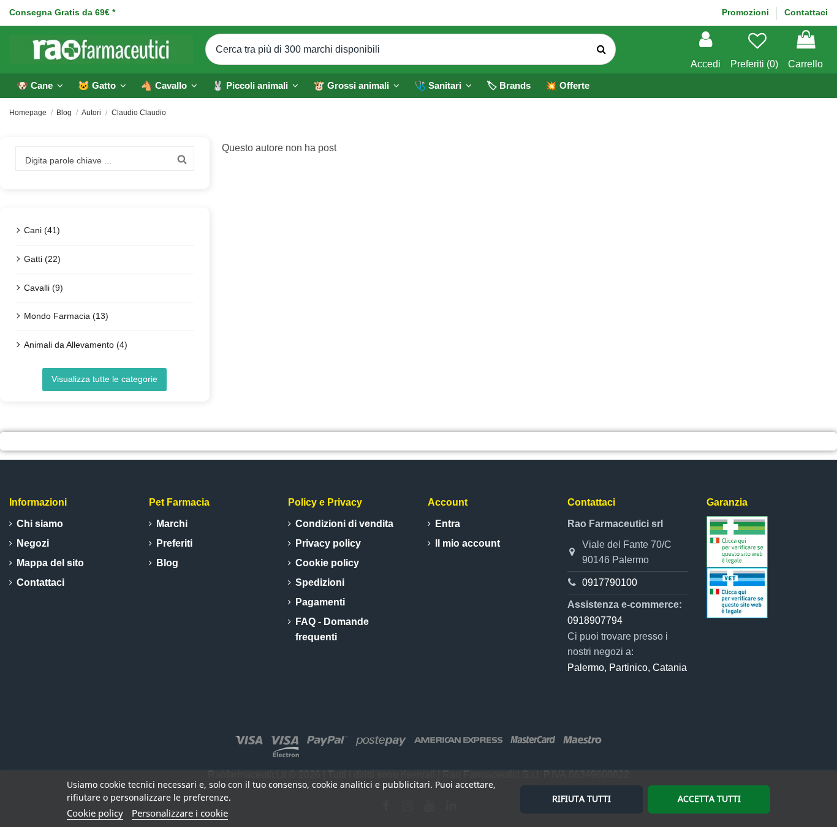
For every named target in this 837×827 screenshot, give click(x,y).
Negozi (33, 543)
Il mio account (467, 543)
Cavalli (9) (43, 288)
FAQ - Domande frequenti (332, 629)
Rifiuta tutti (581, 798)
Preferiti (174, 543)
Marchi (171, 523)
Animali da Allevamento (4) (75, 345)
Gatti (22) (42, 259)
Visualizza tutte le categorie (104, 379)
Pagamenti (320, 602)
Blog (167, 563)
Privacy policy (328, 543)
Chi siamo (40, 523)
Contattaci (806, 12)
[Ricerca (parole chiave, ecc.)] (601, 49)
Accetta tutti (709, 798)
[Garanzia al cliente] (737, 541)
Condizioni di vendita (344, 523)
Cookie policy (95, 813)
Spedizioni (319, 582)
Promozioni (746, 12)
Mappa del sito (50, 563)
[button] (255, 85)
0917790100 (609, 582)
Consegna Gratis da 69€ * (62, 12)
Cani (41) (42, 230)
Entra (447, 523)
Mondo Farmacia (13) (66, 316)
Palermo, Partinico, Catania (627, 667)
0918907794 (595, 620)
